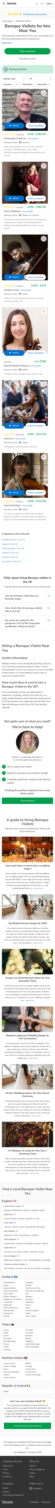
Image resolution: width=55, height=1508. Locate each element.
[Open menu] (4, 3)
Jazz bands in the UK (11, 561)
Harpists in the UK (10, 552)
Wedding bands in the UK (13, 539)
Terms (5, 1469)
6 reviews (19, 286)
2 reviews (8, 361)
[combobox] (14, 79)
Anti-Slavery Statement (13, 1495)
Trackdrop (34, 1502)
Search (32, 1465)
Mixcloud (46, 1502)
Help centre (8, 1465)
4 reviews (19, 207)
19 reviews (19, 434)
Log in (49, 3)
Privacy (6, 1473)
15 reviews (19, 134)
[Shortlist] (42, 3)
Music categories (37, 1469)
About (5, 1488)
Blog (31, 1476)
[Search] (36, 3)
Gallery (32, 1473)
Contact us (7, 1476)
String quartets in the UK (13, 548)
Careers (6, 1491)
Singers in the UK (10, 544)
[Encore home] (11, 3)
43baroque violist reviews (35, 14)
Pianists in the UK (10, 557)
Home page (7, 21)
